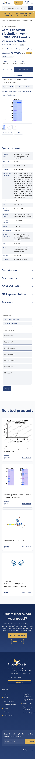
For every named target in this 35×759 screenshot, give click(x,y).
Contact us (19, 682)
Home (3, 20)
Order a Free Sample (8, 95)
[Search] (30, 8)
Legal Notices (28, 700)
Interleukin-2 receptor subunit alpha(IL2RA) (16, 450)
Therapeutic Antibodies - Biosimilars (17, 20)
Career (6, 708)
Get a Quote (17, 75)
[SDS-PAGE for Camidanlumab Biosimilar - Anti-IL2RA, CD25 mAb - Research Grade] (4, 127)
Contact (18, 3)
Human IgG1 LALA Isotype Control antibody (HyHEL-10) (17, 496)
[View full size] (4, 120)
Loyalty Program (29, 713)
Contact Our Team (17, 635)
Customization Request (9, 91)
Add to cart (23, 69)
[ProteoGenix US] (6, 3)
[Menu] (32, 3)
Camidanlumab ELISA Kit (14, 541)
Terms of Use (27, 703)
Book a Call (17, 641)
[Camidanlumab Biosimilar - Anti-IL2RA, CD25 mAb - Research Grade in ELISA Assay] (9, 127)
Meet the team (9, 701)
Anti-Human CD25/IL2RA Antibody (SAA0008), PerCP (15, 585)
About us (7, 698)
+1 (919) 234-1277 (17, 677)
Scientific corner (10, 705)
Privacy (6, 712)
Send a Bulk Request (24, 91)
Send (7, 389)
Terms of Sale (8, 715)
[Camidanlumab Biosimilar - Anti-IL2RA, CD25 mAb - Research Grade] (14, 127)
